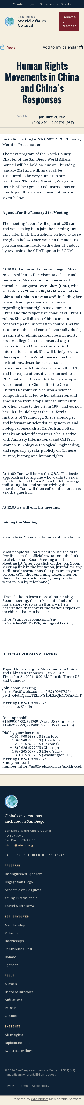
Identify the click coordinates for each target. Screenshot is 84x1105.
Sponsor (11, 964)
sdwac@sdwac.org (19, 845)
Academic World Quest (23, 890)
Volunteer (13, 933)
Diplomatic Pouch (19, 1042)
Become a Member (69, 21)
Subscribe (47, 4)
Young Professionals (21, 897)
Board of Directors (19, 991)
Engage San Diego (19, 882)
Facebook (13, 855)
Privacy (10, 1085)
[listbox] (63, 47)
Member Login (23, 4)
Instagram (56, 855)
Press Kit (12, 1007)
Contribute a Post (18, 949)
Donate (66, 4)
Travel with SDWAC (20, 905)
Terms (23, 1085)
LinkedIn (36, 855)
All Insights (14, 1034)
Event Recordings (19, 1050)
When (23, 116)
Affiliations (13, 999)
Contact (11, 1015)
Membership (15, 925)
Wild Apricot (39, 1099)
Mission (11, 984)
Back (11, 48)
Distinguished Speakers (23, 874)
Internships (14, 941)
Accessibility (40, 1085)
